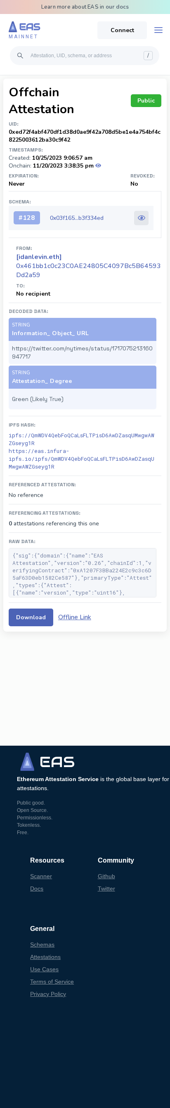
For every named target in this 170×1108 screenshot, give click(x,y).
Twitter (106, 888)
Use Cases (44, 969)
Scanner (41, 876)
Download (31, 617)
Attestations (45, 957)
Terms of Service (52, 981)
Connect (122, 30)
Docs (36, 888)
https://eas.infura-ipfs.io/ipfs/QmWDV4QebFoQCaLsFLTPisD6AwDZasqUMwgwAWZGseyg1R (81, 458)
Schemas (42, 944)
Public (146, 101)
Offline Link (74, 617)
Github (106, 876)
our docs (117, 7)
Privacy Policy (48, 994)
